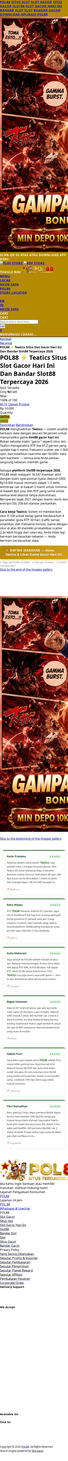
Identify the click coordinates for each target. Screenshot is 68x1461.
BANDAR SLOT (11, 10)
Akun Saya (9, 284)
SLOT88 (19, 6)
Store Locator (13, 293)
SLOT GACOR (41, 2)
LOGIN (4, 421)
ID (2, 305)
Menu (5, 276)
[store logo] (38, 272)
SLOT (28, 10)
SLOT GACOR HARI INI (44, 6)
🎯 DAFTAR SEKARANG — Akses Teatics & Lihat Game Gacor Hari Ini (33, 552)
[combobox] (19, 322)
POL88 (5, 2)
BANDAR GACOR (47, 10)
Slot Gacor (38, 1451)
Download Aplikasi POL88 (24, 14)
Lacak (5, 280)
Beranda (6, 343)
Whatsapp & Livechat (15, 1208)
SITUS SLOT (20, 2)
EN (2, 301)
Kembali (6, 339)
